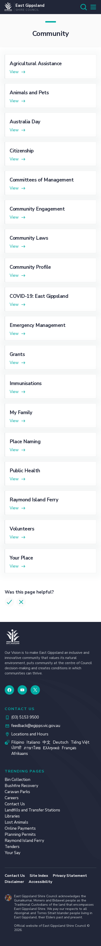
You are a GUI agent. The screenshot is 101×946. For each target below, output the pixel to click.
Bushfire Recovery (21, 785)
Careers (12, 798)
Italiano (33, 742)
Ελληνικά (51, 748)
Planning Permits (20, 834)
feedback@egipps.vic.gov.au (35, 725)
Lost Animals (16, 822)
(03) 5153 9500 (25, 717)
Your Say (12, 852)
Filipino (17, 742)
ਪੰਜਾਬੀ (16, 748)
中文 (46, 742)
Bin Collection (17, 779)
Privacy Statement (70, 875)
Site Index (39, 875)
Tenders (12, 846)
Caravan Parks (17, 792)
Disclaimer (14, 881)
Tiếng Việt (80, 742)
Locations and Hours (29, 734)
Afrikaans (19, 753)
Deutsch (60, 742)
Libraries (12, 816)
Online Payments (20, 828)
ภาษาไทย (32, 748)
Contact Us (15, 804)
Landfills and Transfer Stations (32, 810)
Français (69, 748)
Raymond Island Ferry (24, 840)
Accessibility (40, 881)
